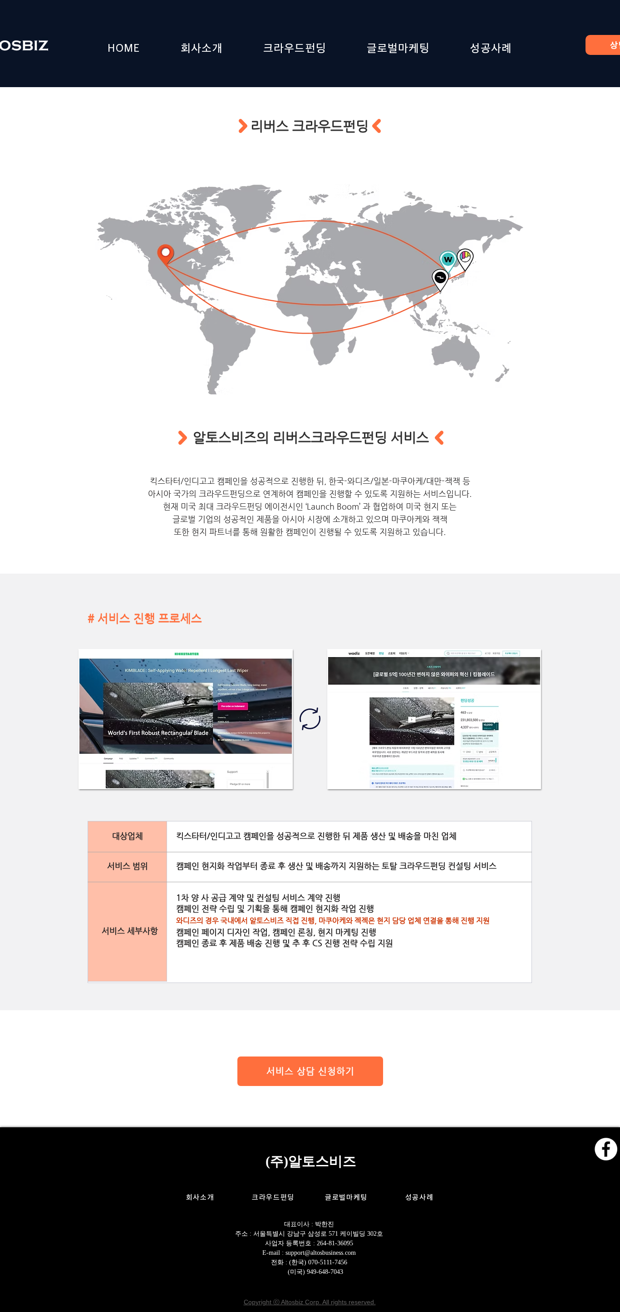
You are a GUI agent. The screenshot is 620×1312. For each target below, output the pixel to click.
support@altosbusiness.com (320, 1252)
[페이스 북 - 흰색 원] (606, 1149)
